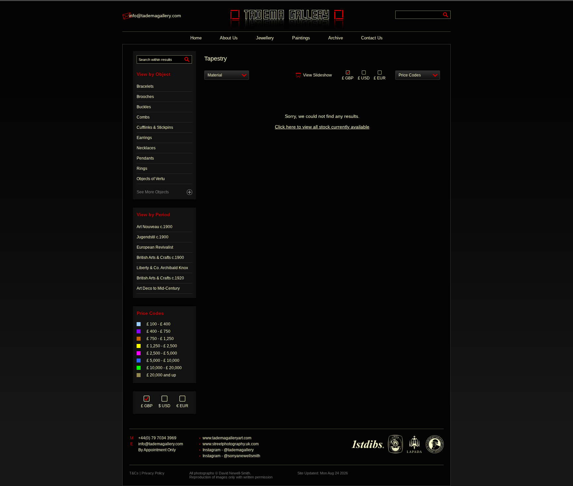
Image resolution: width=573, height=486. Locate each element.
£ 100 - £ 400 (158, 324)
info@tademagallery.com (155, 15)
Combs (143, 117)
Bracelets (145, 86)
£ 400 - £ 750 (158, 331)
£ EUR (380, 78)
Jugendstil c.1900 (152, 237)
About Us (229, 37)
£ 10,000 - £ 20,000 (164, 367)
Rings (142, 168)
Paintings (301, 37)
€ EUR (182, 406)
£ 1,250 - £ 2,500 (162, 346)
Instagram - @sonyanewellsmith (231, 456)
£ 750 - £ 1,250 (160, 338)
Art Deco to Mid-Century (158, 288)
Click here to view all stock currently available (322, 126)
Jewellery (265, 37)
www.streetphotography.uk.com (231, 444)
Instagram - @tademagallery (228, 450)
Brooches (145, 96)
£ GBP (147, 406)
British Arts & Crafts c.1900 (160, 257)
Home (196, 37)
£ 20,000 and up (161, 375)
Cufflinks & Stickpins (155, 127)
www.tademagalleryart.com (227, 438)
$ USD (164, 406)
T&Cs (134, 473)
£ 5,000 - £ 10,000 (163, 360)
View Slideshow (317, 75)
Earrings (144, 137)
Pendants (145, 158)
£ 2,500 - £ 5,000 (162, 353)
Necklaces (146, 148)
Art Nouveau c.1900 (154, 226)
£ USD (364, 78)
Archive (335, 37)
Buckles (144, 107)
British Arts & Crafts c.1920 (160, 278)
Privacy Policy (153, 473)
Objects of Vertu (151, 178)
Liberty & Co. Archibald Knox (162, 268)
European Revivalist (155, 247)
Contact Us (372, 37)
